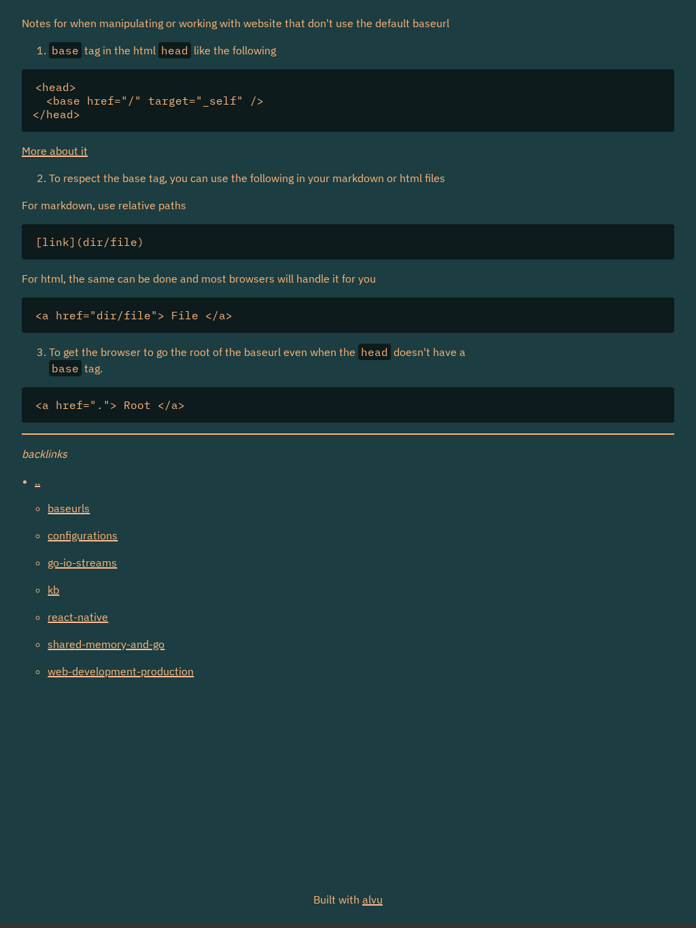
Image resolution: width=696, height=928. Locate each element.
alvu (372, 899)
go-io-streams (82, 562)
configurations (83, 535)
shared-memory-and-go (106, 644)
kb (53, 589)
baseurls (69, 508)
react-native (78, 617)
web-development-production (121, 671)
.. (37, 481)
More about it (55, 151)
